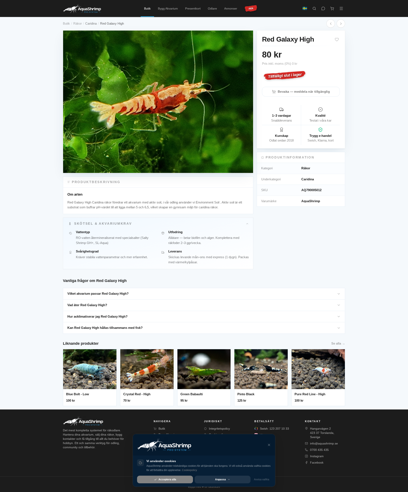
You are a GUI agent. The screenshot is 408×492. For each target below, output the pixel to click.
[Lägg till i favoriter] (337, 39)
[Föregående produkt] (330, 23)
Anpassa (220, 479)
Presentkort (193, 8)
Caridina (91, 23)
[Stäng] (269, 445)
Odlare (212, 8)
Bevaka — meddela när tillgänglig (304, 91)
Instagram (317, 456)
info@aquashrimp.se (324, 443)
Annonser (230, 8)
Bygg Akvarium (168, 8)
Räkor (77, 23)
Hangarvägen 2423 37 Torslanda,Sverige (322, 433)
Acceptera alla (167, 479)
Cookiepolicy (189, 470)
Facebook (316, 462)
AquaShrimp (310, 201)
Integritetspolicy (219, 428)
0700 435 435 (319, 449)
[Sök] (314, 8)
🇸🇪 (304, 8)
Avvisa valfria (261, 479)
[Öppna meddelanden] (323, 8)
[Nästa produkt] (341, 23)
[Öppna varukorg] (332, 8)
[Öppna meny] (341, 8)
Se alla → (338, 343)
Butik (147, 8)
